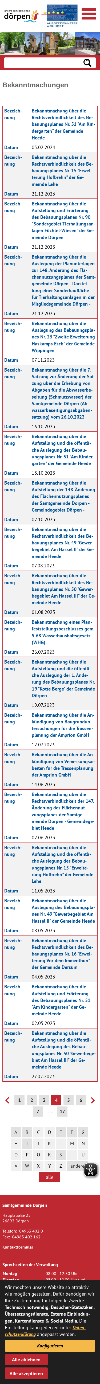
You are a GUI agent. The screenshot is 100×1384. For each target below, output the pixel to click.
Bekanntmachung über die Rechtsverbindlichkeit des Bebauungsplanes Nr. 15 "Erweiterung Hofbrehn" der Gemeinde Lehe (62, 170)
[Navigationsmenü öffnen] (88, 13)
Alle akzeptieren (26, 1373)
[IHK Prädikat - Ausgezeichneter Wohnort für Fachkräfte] (59, 16)
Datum (11, 147)
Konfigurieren (50, 1346)
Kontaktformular (17, 1247)
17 (62, 1111)
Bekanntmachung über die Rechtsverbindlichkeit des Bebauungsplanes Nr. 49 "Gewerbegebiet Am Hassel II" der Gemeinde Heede (63, 542)
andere (77, 1166)
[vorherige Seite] (7, 1102)
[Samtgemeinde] (21, 16)
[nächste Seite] (93, 1102)
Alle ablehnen (26, 1359)
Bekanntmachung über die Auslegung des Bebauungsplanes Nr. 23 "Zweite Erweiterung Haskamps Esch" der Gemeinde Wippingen (63, 336)
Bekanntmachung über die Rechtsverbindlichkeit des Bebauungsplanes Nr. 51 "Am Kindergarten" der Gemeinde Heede (63, 124)
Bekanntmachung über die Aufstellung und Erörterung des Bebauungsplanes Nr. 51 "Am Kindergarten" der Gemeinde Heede (61, 1000)
